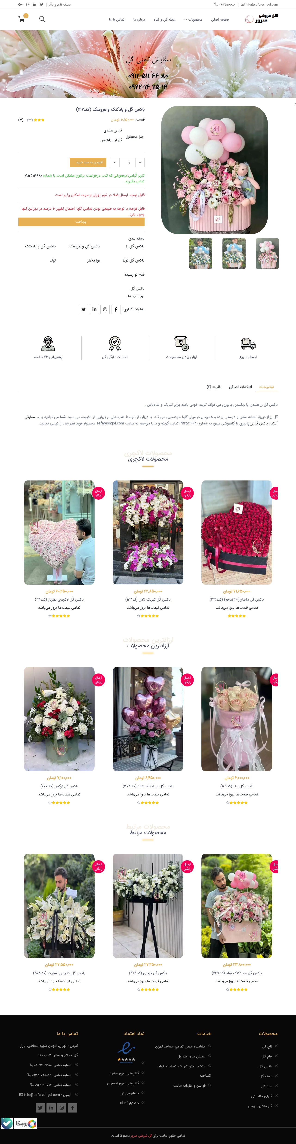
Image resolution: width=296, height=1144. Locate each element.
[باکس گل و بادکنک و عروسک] (267, 253)
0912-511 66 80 (148, 76)
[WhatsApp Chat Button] (25, 1128)
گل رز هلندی (113, 130)
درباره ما (139, 19)
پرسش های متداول (192, 1056)
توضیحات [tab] (266, 387)
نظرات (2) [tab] (214, 387)
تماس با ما (116, 19)
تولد (53, 260)
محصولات (195, 19)
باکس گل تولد (133, 260)
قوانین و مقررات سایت (189, 1085)
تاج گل (267, 1046)
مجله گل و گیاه (165, 19)
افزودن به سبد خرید (89, 162)
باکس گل (138, 288)
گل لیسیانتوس (111, 140)
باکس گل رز (135, 246)
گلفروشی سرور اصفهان (123, 1083)
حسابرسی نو (130, 1093)
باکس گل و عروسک (84, 246)
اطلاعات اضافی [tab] (240, 387)
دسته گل (266, 1076)
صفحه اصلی (220, 19)
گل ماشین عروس (260, 1106)
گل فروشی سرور (141, 1135)
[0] (21, 19)
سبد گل (266, 1086)
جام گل (267, 1056)
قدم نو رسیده (134, 274)
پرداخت (80, 221)
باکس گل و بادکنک (40, 246)
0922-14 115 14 (148, 87)
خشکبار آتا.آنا (129, 1103)
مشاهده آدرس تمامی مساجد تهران (180, 1046)
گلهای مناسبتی (261, 1096)
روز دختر (93, 260)
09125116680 (33, 175)
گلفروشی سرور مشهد (124, 1073)
